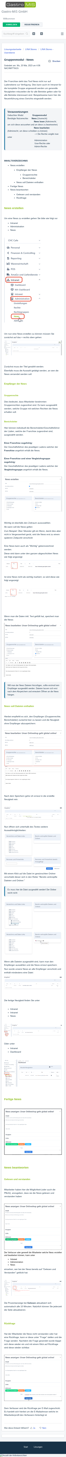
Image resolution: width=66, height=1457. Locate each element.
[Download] (27, 752)
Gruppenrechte (30, 175)
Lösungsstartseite (13, 49)
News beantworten (19, 189)
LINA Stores (31, 49)
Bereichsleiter (29, 178)
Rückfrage (21, 198)
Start (26, 1447)
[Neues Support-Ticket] (33, 33)
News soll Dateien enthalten (29, 182)
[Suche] (27, 34)
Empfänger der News (26, 170)
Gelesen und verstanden (28, 194)
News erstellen (17, 165)
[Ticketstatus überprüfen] (41, 33)
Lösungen (38, 1447)
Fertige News (16, 186)
